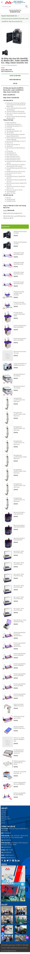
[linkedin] (18, 860)
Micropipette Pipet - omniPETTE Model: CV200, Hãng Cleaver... (20, 414)
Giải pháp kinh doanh (15, 11)
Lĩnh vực (3, 815)
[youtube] (5, 860)
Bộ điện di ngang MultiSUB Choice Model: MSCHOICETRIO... (19, 644)
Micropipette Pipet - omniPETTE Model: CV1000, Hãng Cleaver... (20, 471)
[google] (10, 860)
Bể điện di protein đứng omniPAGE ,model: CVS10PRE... (19, 293)
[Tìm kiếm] (26, 6)
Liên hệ (2, 67)
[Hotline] (2, 929)
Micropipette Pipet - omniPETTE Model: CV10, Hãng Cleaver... (19, 500)
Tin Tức (3, 821)
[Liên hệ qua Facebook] (27, 938)
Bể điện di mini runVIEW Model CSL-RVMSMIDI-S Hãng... (19, 739)
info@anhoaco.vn (9, 855)
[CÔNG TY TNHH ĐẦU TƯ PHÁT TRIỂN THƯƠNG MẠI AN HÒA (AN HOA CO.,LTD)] (15, 2)
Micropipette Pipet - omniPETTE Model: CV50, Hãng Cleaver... (19, 400)
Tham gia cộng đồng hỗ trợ (15, 10)
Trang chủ (3, 15)
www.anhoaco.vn (10, 858)
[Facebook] (2, 937)
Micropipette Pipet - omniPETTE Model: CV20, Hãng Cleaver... (19, 428)
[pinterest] (13, 860)
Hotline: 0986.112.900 (6, 69)
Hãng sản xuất (5, 817)
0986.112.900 (9, 850)
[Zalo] (2, 933)
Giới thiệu (3, 813)
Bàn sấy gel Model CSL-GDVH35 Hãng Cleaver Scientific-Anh (19, 751)
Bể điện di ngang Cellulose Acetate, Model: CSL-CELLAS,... (19, 762)
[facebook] (2, 860)
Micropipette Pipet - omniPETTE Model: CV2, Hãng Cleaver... (19, 442)
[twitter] (8, 860)
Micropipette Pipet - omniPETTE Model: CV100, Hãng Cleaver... (20, 485)
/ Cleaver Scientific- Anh (11, 15)
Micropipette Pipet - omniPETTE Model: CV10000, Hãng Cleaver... (20, 457)
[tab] (15, 76)
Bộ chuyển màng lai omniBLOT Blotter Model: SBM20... (19, 314)
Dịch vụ (3, 823)
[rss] (16, 860)
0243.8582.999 (7, 840)
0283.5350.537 (7, 847)
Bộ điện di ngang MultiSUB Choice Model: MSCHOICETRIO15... (19, 634)
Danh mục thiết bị (5, 819)
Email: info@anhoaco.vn (7, 71)
